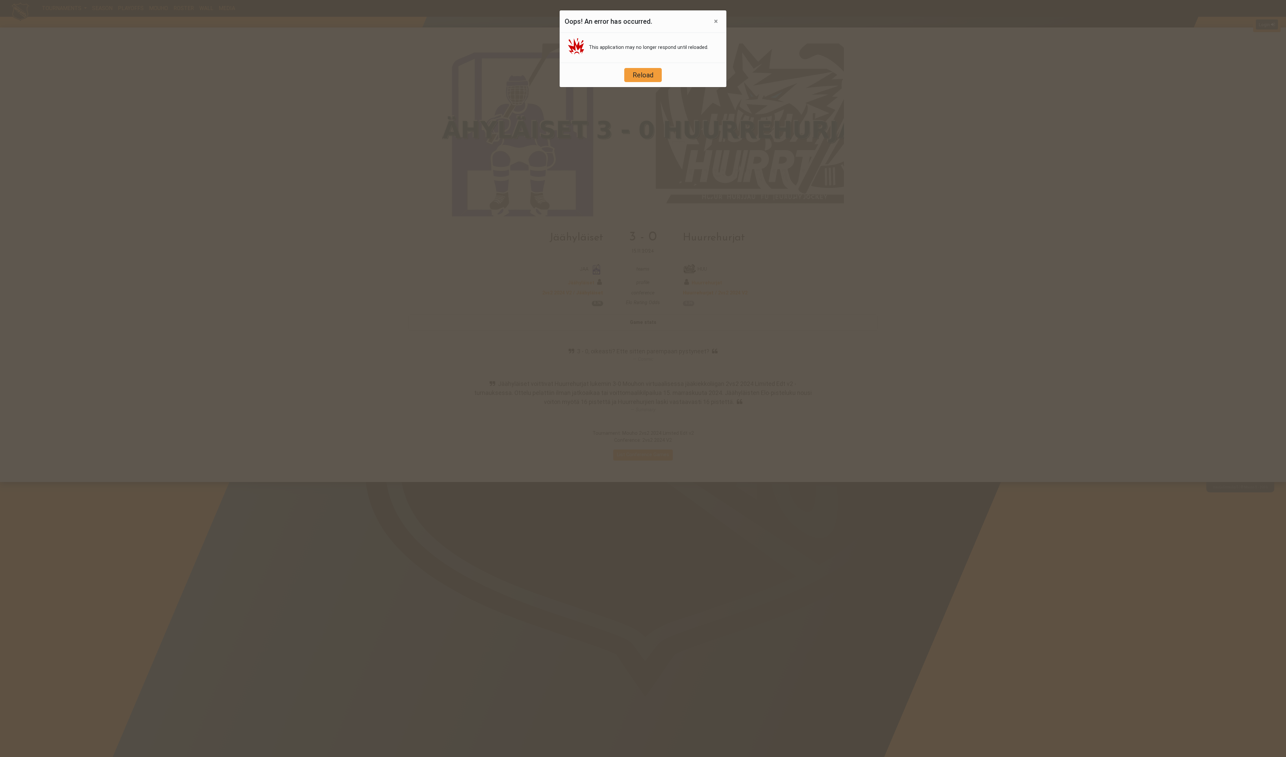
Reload (643, 75)
